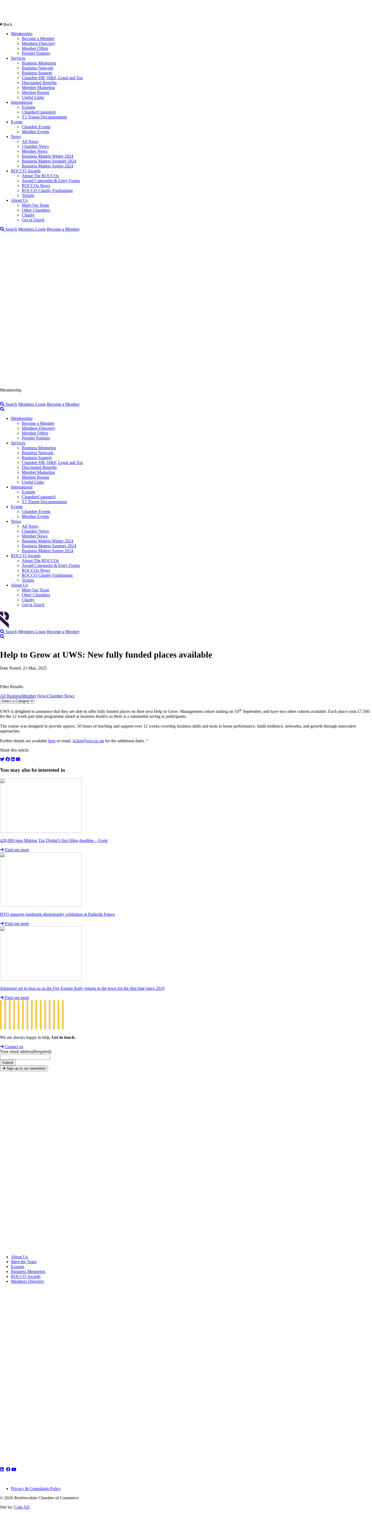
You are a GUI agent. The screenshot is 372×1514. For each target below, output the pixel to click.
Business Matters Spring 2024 (47, 166)
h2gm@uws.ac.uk (88, 740)
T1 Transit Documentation (44, 117)
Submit (7, 1063)
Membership (21, 33)
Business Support (37, 73)
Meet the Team (23, 1261)
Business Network (37, 68)
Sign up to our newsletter (25, 1068)
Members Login (32, 229)
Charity (28, 215)
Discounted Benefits (39, 82)
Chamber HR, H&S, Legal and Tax (52, 77)
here (52, 740)
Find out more (16, 849)
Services (18, 58)
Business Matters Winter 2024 (47, 156)
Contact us (13, 1046)
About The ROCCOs (40, 175)
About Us (19, 200)
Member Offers (35, 48)
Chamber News (35, 146)
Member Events (35, 131)
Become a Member (38, 38)
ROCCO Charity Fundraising (47, 190)
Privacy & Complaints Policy (36, 1488)
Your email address (25, 1051)
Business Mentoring (39, 63)
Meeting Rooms (35, 92)
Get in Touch (33, 220)
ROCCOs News (36, 185)
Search (10, 229)
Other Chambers (36, 210)
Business (14, 696)
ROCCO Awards (26, 171)
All (2, 696)
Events (17, 122)
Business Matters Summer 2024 (49, 161)
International (21, 102)
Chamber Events (36, 126)
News (16, 136)
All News (30, 141)
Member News (34, 151)
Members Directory (38, 43)
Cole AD (22, 1507)
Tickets (28, 195)
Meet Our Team (35, 205)
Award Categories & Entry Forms (51, 180)
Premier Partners (36, 53)
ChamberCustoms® (39, 112)
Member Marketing (38, 87)
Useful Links (33, 97)
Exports (28, 107)
